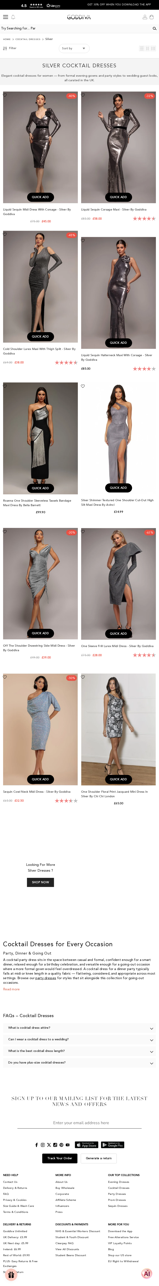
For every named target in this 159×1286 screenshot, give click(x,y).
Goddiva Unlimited (15, 1231)
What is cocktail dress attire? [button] (29, 1028)
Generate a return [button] (99, 1158)
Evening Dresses (118, 1182)
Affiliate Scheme (65, 1200)
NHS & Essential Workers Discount (77, 1231)
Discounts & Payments (71, 1224)
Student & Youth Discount (72, 1237)
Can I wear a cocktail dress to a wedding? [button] (38, 1039)
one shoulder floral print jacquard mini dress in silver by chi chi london (114, 794)
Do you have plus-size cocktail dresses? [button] (37, 1062)
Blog (111, 1249)
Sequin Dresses (118, 1206)
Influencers (62, 1206)
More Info (63, 1175)
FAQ (6, 1194)
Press (59, 1212)
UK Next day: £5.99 (15, 1243)
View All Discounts (67, 1249)
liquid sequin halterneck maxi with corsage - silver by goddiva (116, 357)
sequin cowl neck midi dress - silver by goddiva (37, 792)
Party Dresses (117, 1194)
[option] (40, 5)
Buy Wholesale (64, 1188)
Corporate (62, 1194)
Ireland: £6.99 (12, 1249)
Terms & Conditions (15, 1212)
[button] (142, 48)
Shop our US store (120, 1255)
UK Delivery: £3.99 (15, 1237)
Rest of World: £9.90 (16, 1255)
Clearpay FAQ (64, 1243)
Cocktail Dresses (28, 39)
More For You (118, 1224)
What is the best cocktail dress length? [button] (36, 1051)
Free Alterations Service (123, 1237)
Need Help (10, 1175)
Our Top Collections (124, 1175)
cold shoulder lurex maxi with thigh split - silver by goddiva (39, 351)
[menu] (5, 17)
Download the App (120, 1231)
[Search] (154, 28)
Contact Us (10, 1182)
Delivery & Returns (15, 1188)
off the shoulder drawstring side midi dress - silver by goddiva (39, 648)
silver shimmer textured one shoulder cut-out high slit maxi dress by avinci (117, 502)
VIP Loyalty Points (120, 1243)
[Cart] (151, 17)
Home (7, 39)
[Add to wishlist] (4, 95)
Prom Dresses (117, 1200)
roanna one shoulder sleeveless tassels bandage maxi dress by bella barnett (37, 503)
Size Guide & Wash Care (18, 1206)
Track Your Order (59, 1158)
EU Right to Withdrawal (123, 1261)
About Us (61, 1182)
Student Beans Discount (70, 1255)
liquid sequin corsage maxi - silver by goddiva (114, 210)
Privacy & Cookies (14, 1200)
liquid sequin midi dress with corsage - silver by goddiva (37, 212)
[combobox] (75, 28)
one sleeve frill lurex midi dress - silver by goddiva (117, 646)
